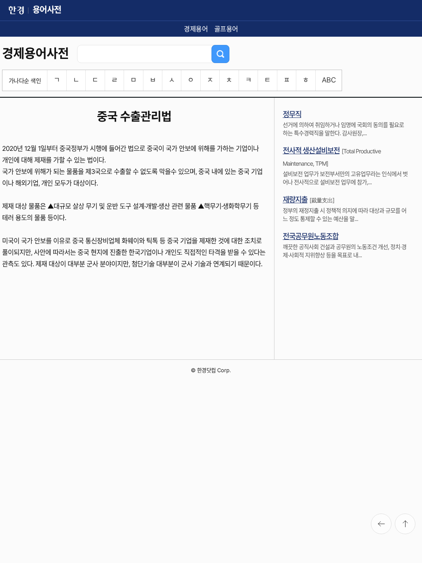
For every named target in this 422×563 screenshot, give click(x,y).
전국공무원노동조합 (310, 236)
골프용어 (226, 29)
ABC (328, 80)
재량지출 (295, 199)
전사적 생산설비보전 (311, 150)
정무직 (292, 114)
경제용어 (196, 29)
